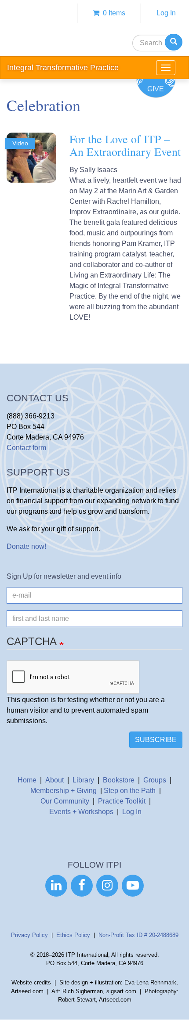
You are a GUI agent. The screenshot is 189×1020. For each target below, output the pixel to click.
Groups (154, 780)
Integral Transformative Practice (63, 67)
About (54, 780)
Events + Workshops (81, 811)
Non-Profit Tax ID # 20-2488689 (138, 935)
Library (83, 780)
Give (155, 89)
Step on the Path (130, 790)
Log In (166, 13)
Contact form (26, 447)
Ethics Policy (73, 935)
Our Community (64, 801)
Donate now (25, 546)
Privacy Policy (29, 935)
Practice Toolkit (121, 801)
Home (27, 780)
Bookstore (118, 780)
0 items (112, 13)
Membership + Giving (63, 790)
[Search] (173, 42)
